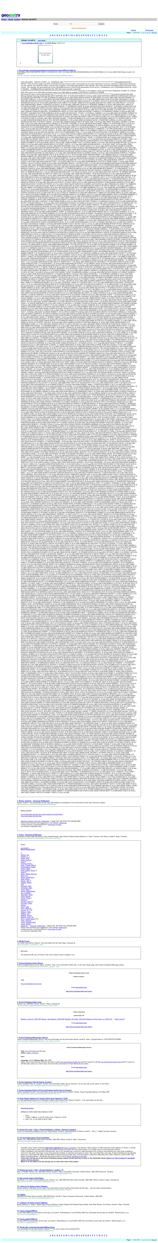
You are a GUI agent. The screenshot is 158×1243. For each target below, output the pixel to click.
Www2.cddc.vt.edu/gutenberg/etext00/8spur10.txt (37, 1227)
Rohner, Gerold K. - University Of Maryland (34, 801)
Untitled (22, 1194)
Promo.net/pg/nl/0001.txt (28, 1219)
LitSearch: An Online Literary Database (33, 1186)
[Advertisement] (79, 6)
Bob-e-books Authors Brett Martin (32, 1178)
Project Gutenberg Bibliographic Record (33, 1037)
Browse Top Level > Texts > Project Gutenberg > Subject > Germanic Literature (48, 1129)
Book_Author (14, 19)
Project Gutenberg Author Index (30, 1002)
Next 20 (154, 32)
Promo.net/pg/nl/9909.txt (28, 1211)
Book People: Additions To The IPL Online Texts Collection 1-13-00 (43, 1098)
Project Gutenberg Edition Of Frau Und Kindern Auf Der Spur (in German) (45, 1090)
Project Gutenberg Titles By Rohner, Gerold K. (35, 1082)
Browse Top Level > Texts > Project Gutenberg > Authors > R (41, 1170)
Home (3, 19)
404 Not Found (24, 941)
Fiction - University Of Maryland (30, 835)
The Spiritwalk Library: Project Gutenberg (35, 1138)
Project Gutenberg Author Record (31, 963)
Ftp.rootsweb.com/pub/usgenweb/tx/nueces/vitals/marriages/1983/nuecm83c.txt (47, 70)
